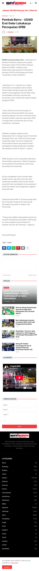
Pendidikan (19, 519)
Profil (19, 526)
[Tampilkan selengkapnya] (27, 248)
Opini (19, 515)
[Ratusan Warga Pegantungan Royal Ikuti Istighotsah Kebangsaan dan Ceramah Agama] (8, 311)
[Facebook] (4, 248)
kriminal (19, 541)
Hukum (19, 489)
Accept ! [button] (7, 567)
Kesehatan (19, 500)
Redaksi (19, 530)
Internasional (19, 492)
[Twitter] (9, 248)
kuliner (19, 545)
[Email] (23, 248)
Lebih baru (7, 275)
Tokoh (19, 537)
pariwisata (19, 548)
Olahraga (19, 511)
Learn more (14, 563)
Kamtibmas (19, 496)
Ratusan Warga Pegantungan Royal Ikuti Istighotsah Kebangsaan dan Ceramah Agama (26, 310)
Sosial (19, 534)
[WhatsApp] (13, 248)
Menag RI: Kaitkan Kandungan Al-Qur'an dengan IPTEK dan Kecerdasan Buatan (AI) (24, 346)
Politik (19, 522)
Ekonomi (19, 485)
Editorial (19, 481)
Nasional (19, 507)
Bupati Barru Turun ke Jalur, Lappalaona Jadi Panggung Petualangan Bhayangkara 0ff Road (26, 334)
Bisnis (19, 463)
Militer (19, 504)
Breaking (19, 466)
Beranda (5, 16)
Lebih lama (32, 275)
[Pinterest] (18, 248)
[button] (3, 3)
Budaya (19, 470)
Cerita (19, 474)
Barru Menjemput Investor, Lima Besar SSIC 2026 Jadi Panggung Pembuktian (25, 322)
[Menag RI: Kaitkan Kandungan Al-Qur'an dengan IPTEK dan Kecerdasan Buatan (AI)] (8, 347)
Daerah (11, 16)
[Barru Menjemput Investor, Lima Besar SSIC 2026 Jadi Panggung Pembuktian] (8, 323)
